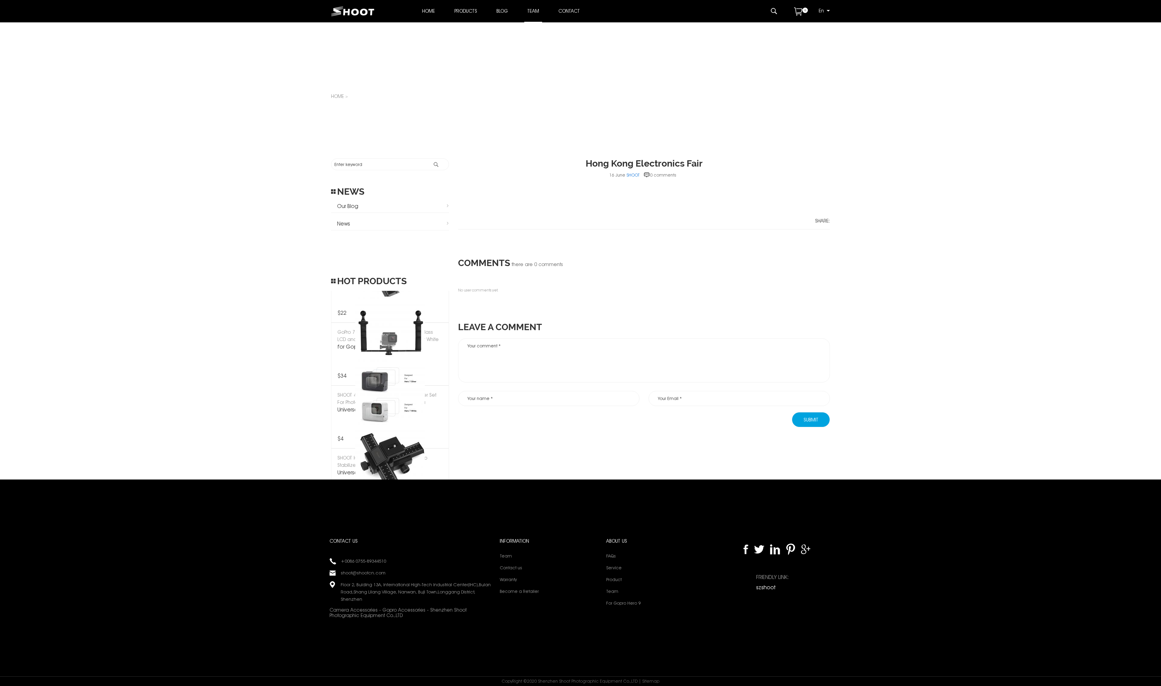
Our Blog (347, 206)
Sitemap (650, 681)
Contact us (511, 567)
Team (506, 556)
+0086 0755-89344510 (363, 561)
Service (614, 567)
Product (614, 579)
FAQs (611, 556)
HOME (428, 11)
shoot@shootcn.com (363, 573)
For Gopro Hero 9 (623, 603)
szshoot (766, 587)
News (343, 223)
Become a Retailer (519, 591)
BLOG (502, 11)
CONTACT (569, 11)
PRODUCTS (465, 11)
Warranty (508, 579)
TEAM (533, 11)
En (821, 11)
